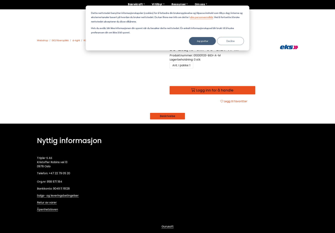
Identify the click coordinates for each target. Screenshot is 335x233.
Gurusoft (168, 226)
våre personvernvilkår (201, 17)
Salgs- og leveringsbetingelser (58, 196)
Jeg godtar (202, 40)
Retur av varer (47, 202)
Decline (230, 40)
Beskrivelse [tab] (167, 116)
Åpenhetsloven (47, 209)
